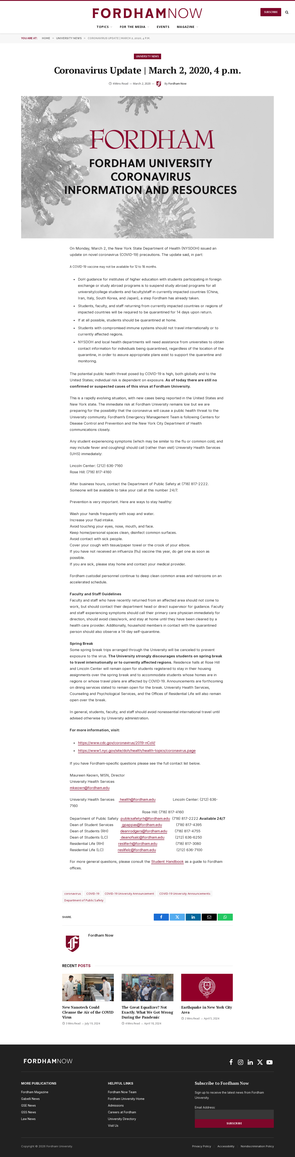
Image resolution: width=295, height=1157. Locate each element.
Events (163, 27)
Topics (103, 27)
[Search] (286, 12)
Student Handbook (167, 861)
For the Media (133, 27)
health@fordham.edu (137, 799)
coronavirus (72, 893)
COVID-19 (92, 893)
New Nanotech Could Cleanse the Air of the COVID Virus (87, 1012)
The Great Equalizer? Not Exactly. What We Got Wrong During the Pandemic (147, 1012)
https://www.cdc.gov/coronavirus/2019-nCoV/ (116, 743)
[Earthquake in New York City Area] (207, 987)
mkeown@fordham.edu (89, 788)
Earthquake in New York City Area (206, 1010)
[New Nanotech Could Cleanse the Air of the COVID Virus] (88, 987)
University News (147, 56)
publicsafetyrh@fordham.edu (145, 818)
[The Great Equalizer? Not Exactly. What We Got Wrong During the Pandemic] (147, 987)
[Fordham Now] (148, 12)
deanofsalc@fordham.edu (142, 837)
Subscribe (271, 12)
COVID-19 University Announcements (184, 893)
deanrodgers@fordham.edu (143, 831)
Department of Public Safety (84, 900)
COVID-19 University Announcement (129, 893)
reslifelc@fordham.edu (137, 850)
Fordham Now (177, 83)
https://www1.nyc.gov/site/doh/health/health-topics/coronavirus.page (137, 750)
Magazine (186, 27)
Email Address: (205, 1107)
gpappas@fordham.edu (142, 825)
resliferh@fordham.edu (137, 843)
